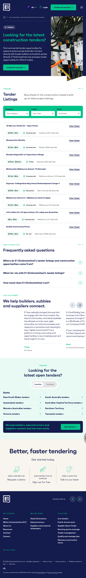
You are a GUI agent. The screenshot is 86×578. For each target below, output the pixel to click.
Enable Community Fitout (18, 226)
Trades (34, 109)
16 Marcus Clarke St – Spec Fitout (22, 126)
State (59, 109)
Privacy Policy (40, 572)
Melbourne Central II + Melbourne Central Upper (28, 198)
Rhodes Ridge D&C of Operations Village (25, 154)
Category (9, 109)
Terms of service (53, 572)
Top (79, 88)
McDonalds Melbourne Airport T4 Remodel (26, 169)
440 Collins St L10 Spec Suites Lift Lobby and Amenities (32, 212)
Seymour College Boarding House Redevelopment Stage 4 (33, 183)
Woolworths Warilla (15, 140)
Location (38, 384)
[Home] (4, 17)
